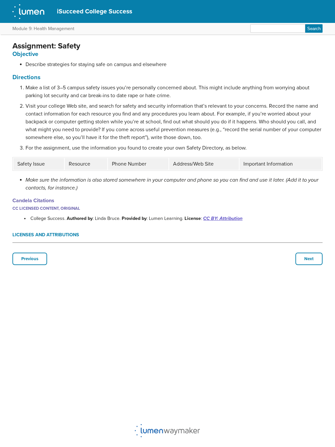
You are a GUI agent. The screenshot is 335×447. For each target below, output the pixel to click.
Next (309, 258)
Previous (29, 258)
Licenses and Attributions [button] (45, 235)
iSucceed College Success (94, 11)
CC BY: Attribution (222, 218)
